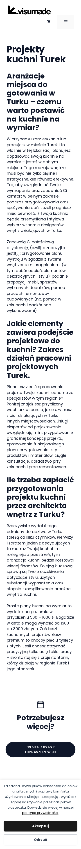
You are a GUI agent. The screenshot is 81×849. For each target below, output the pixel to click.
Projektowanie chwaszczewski (40, 749)
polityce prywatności (40, 812)
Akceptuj (40, 826)
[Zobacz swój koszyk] (48, 22)
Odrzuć (40, 839)
